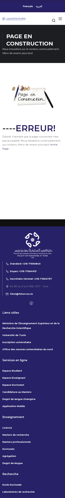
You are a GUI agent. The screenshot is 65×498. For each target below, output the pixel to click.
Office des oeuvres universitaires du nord (27, 349)
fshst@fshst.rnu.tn (21, 294)
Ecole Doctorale (12, 484)
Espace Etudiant (12, 370)
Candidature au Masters (16, 392)
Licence (7, 427)
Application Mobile (13, 406)
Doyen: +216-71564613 (23, 271)
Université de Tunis (14, 335)
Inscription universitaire (16, 342)
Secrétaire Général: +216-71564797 (31, 278)
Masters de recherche (15, 434)
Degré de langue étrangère (18, 399)
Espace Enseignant (13, 377)
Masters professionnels (16, 442)
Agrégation (9, 456)
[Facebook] (31, 303)
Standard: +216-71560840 (25, 263)
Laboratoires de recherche (18, 491)
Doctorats (8, 449)
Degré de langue (12, 463)
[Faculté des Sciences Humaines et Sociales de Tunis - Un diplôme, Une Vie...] (14, 19)
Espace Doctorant (13, 385)
